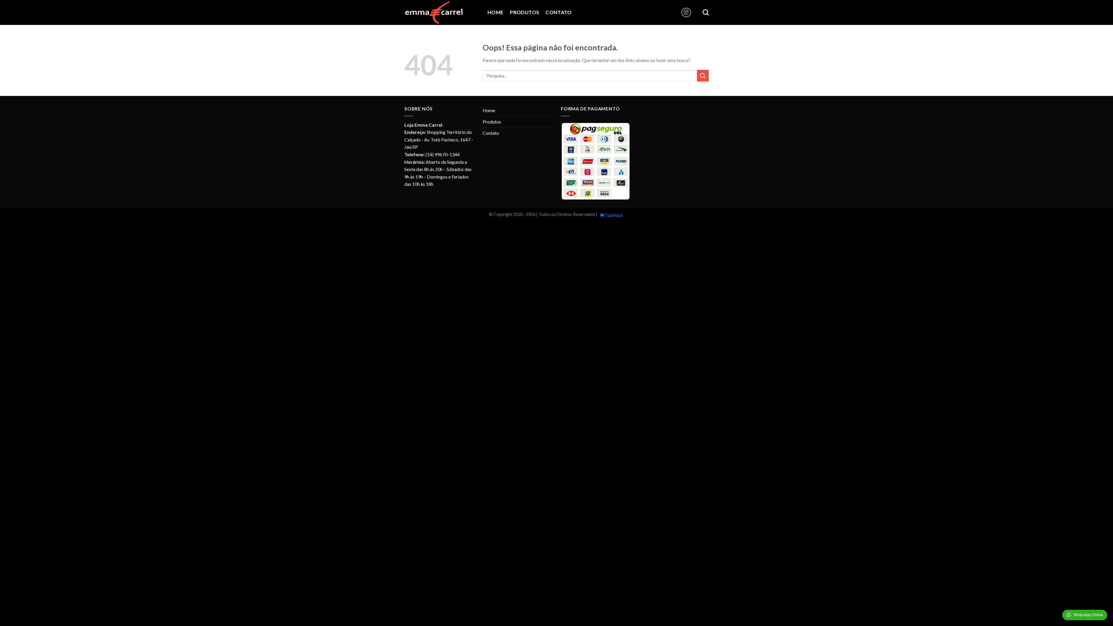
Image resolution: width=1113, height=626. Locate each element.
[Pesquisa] (706, 12)
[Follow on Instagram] (686, 12)
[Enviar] (703, 75)
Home (495, 12)
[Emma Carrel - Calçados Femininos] (441, 12)
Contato (558, 12)
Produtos (524, 12)
